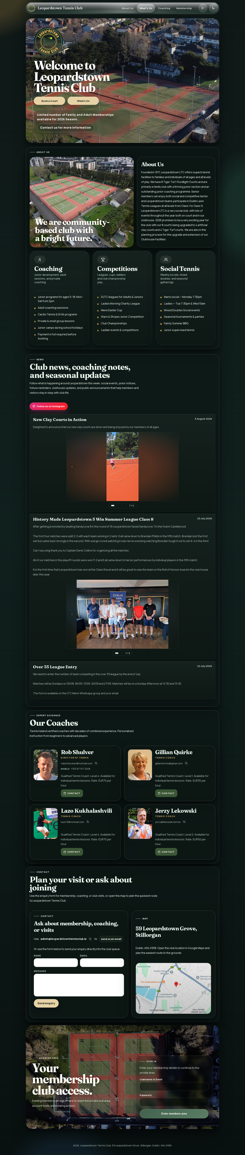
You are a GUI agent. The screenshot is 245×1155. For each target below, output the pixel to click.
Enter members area (174, 1113)
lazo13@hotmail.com (72, 822)
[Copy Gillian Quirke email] (186, 763)
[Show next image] (173, 466)
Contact (73, 793)
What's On (146, 8)
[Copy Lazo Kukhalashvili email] (87, 821)
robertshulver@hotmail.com (76, 763)
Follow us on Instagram (51, 406)
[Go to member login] (202, 8)
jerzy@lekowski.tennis (167, 822)
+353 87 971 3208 (80, 768)
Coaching (164, 8)
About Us (127, 8)
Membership (184, 8)
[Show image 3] (122, 506)
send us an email (111, 939)
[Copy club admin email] (90, 939)
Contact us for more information (65, 127)
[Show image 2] (118, 506)
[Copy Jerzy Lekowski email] (184, 821)
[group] (122, 470)
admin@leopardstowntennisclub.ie (63, 939)
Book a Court (50, 101)
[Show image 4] (126, 506)
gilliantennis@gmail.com (168, 763)
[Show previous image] (72, 466)
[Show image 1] (113, 506)
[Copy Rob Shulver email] (96, 763)
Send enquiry (46, 1003)
